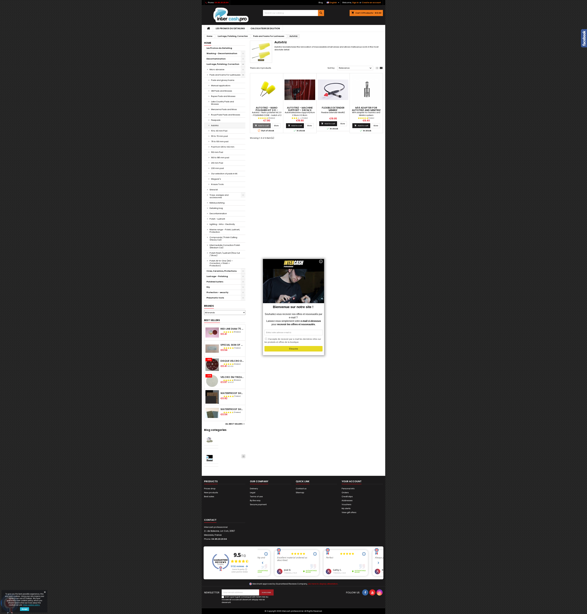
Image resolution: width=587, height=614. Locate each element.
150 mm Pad (217, 152)
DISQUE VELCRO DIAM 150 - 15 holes (232, 361)
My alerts (346, 508)
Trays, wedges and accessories (219, 196)
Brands (209, 306)
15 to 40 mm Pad (219, 130)
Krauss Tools (217, 184)
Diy (208, 287)
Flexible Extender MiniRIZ (333, 109)
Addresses (347, 500)
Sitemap (300, 492)
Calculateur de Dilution (265, 28)
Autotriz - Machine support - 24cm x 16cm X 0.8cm (300, 110)
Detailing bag (216, 208)
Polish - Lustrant (217, 218)
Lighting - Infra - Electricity (222, 224)
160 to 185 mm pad (220, 157)
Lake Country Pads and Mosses (222, 102)
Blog (321, 2)
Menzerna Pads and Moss (224, 109)
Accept (24, 609)
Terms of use (256, 496)
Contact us (301, 488)
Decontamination (216, 58)
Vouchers (346, 504)
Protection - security (217, 292)
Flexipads (215, 120)
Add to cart (262, 125)
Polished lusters (215, 281)
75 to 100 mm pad (219, 141)
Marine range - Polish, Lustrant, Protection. (225, 230)
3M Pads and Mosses (221, 90)
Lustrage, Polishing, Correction (223, 64)
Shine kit (214, 189)
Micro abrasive (217, 69)
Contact (210, 520)
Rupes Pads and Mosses (223, 96)
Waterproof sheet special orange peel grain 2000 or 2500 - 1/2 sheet (232, 409)
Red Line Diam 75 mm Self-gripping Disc (232, 329)
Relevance (355, 68)
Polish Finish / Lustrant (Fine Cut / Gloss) (225, 254)
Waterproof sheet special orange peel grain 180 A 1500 (232, 393)
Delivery (254, 488)
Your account (352, 481)
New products (211, 492)
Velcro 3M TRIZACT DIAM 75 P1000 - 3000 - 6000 (232, 377)
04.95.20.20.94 (221, 2)
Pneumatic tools (215, 297)
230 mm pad (217, 168)
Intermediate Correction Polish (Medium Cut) (225, 246)
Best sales (209, 496)
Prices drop (210, 488)
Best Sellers (212, 320)
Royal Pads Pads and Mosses (225, 114)
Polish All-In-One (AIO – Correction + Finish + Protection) (221, 263)
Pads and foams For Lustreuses (225, 74)
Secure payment (258, 504)
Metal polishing (217, 202)
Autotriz (215, 125)
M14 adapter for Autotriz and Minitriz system (366, 110)
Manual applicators (220, 85)
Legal (252, 492)
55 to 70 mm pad (219, 136)
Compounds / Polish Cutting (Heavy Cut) (223, 238)
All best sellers (235, 424)
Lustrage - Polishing (217, 276)
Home (207, 43)
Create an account (371, 2)
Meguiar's (216, 179)
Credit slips (347, 496)
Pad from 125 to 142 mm (222, 146)
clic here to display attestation (323, 584)
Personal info (348, 488)
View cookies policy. (31, 605)
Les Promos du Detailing (230, 28)
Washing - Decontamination (222, 53)
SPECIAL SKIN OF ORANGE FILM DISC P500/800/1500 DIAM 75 (232, 345)
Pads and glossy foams (222, 80)
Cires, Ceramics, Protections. (222, 271)
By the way (255, 500)
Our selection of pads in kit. (224, 173)
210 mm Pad (217, 162)
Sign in (355, 2)
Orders (345, 492)
